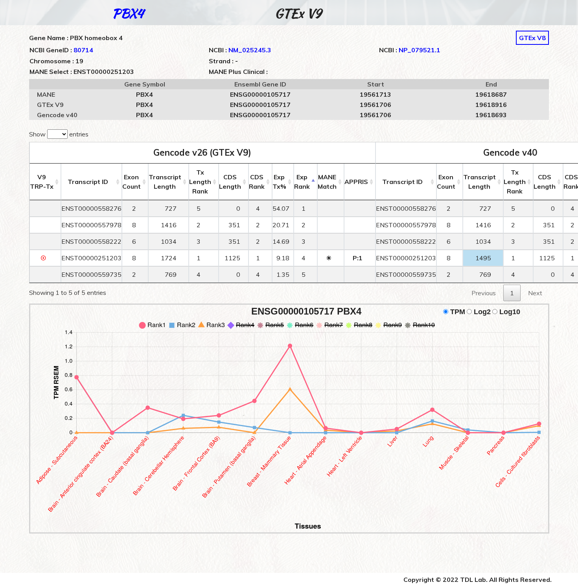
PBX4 (128, 13)
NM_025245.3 (249, 50)
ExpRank (302, 181)
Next (535, 293)
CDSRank (257, 181)
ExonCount (131, 181)
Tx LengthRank (200, 181)
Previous (483, 293)
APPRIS (356, 182)
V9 (41, 181)
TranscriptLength (165, 181)
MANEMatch (327, 181)
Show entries (58, 134)
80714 (83, 50)
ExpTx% (279, 181)
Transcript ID (88, 182)
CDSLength (230, 181)
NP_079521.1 (419, 50)
